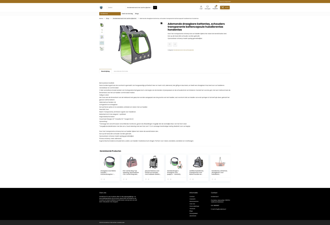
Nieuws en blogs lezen (225, 1)
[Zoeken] (155, 7)
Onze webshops (194, 206)
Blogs (137, 14)
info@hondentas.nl (220, 209)
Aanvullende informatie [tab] (121, 71)
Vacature (192, 208)
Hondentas (104, 14)
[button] (161, 23)
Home (101, 18)
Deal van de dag (127, 14)
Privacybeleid (193, 213)
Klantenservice (194, 201)
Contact (192, 196)
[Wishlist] (208, 6)
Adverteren (193, 216)
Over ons (192, 204)
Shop (107, 18)
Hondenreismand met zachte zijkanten (124, 18)
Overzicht (192, 199)
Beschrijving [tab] (105, 71)
